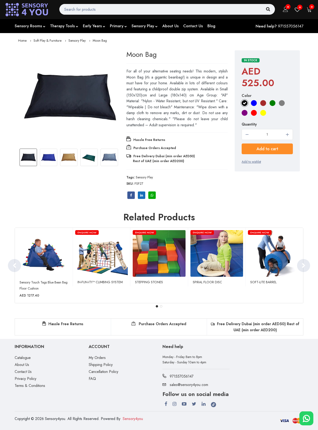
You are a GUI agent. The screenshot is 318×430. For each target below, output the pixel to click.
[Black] (244, 103)
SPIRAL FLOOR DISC (207, 282)
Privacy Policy (25, 378)
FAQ (92, 378)
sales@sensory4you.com (189, 384)
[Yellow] (263, 113)
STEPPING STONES (149, 282)
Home (22, 40)
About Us (170, 26)
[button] (157, 306)
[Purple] (244, 113)
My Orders (97, 357)
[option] (69, 96)
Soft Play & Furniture (47, 40)
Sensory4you (133, 418)
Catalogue (23, 357)
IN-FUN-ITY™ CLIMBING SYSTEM (100, 282)
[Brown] (263, 103)
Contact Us (193, 26)
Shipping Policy (101, 364)
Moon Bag (100, 40)
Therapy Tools (62, 26)
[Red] (254, 113)
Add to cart (267, 149)
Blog (211, 26)
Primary (116, 26)
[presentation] (14, 265)
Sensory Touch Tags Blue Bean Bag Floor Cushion (44, 285)
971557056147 (290, 26)
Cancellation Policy (103, 371)
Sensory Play (143, 26)
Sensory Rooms (28, 26)
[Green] (272, 103)
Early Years (92, 26)
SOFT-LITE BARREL (263, 282)
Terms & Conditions (30, 385)
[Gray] (282, 103)
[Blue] (254, 103)
